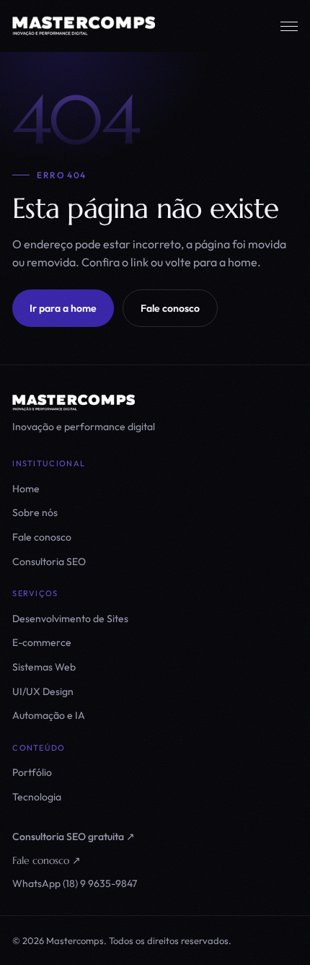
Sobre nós (35, 512)
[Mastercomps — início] (83, 26)
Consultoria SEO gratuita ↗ (73, 836)
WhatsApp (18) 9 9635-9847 (74, 883)
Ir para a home (63, 308)
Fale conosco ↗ (46, 860)
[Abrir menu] (289, 26)
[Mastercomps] (155, 402)
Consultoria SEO (49, 561)
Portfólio (32, 772)
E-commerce (41, 642)
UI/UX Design (43, 691)
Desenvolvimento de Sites (70, 618)
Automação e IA (48, 715)
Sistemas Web (44, 666)
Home (26, 488)
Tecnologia (36, 796)
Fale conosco (170, 308)
